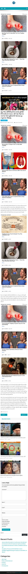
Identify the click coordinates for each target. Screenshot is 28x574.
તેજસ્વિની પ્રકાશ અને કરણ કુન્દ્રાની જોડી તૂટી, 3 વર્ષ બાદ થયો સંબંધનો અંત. (4, 414)
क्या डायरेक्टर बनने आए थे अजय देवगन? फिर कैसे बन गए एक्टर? (12, 548)
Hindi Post (4, 564)
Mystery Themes (18, 572)
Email (3, 507)
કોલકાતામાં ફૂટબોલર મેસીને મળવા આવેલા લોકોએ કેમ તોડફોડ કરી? (13, 456)
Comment (4, 489)
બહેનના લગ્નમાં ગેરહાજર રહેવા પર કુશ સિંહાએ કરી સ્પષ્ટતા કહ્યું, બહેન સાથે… (24, 414)
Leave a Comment (18, 122)
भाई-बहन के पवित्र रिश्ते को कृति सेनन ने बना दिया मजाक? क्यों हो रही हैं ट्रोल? (14, 542)
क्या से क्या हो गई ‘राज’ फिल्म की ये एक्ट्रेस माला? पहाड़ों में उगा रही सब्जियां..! (14, 543)
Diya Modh (11, 122)
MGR (9, 439)
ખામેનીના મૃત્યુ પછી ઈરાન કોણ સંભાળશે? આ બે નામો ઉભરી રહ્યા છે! (13, 437)
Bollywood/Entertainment (7, 560)
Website (3, 512)
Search (2, 532)
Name (3, 502)
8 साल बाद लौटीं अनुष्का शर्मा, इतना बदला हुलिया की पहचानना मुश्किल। (12, 475)
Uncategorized (4, 120)
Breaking (4, 562)
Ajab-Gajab (4, 559)
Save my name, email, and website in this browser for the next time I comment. (6, 523)
